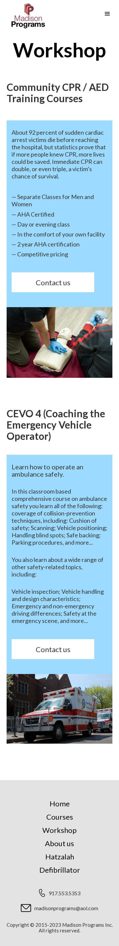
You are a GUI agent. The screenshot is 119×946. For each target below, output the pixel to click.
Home (60, 803)
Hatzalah (59, 856)
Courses (59, 817)
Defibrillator (59, 870)
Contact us (53, 282)
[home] (26, 16)
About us (59, 843)
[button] (107, 14)
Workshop (59, 830)
